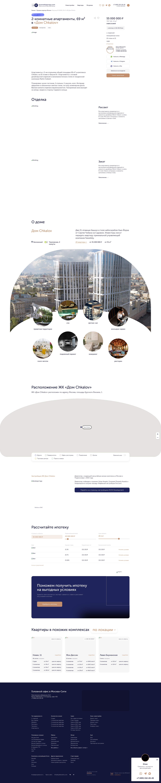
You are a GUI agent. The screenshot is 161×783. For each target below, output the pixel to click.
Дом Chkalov (41, 231)
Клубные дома (55, 758)
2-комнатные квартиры (57, 722)
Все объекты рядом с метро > (79, 747)
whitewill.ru (118, 774)
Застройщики (94, 739)
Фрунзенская (74, 743)
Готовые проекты (75, 730)
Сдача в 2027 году (76, 724)
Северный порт (75, 758)
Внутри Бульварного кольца (39, 745)
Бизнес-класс (94, 718)
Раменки (53, 739)
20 (101, 536)
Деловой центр (75, 741)
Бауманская (74, 739)
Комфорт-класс (94, 726)
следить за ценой (111, 23)
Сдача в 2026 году (76, 722)
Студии (53, 718)
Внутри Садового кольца (38, 743)
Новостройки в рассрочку (58, 762)
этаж (49, 27)
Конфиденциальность (37, 774)
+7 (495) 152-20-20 (37, 698)
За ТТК (33, 749)
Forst (32, 760)
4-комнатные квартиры (57, 726)
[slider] (68, 539)
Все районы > (55, 747)
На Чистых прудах (36, 741)
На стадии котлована (76, 718)
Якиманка (53, 743)
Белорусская (74, 745)
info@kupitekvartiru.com (60, 774)
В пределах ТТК (35, 747)
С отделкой (34, 718)
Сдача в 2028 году (76, 726)
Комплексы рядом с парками (59, 760)
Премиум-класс (94, 720)
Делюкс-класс (94, 722)
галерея (35, 27)
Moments (34, 762)
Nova (72, 762)
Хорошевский (55, 741)
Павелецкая (74, 737)
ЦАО (32, 751)
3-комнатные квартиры (57, 724)
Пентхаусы (34, 724)
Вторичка (90, 5)
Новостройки (69, 5)
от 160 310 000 (89, 639)
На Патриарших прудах (37, 739)
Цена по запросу (56, 639)
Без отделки (34, 720)
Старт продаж (74, 720)
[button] (95, 18)
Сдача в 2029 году (76, 728)
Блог (91, 737)
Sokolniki (73, 760)
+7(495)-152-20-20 (121, 51)
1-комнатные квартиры (57, 720)
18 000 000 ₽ (70, 536)
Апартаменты (35, 728)
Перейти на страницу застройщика (102, 490)
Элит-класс (93, 724)
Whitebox (34, 722)
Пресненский (55, 745)
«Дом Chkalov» (46, 23)
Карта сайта (49, 774)
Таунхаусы (34, 726)
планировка (42, 27)
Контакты (93, 741)
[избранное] (100, 5)
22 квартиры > (81, 242)
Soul (32, 764)
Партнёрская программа (97, 743)
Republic (33, 758)
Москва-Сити (35, 737)
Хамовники (54, 737)
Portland (33, 766)
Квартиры (80, 5)
